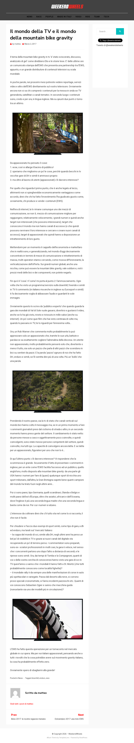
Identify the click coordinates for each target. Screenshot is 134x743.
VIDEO (79, 17)
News (20, 678)
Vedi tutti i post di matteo (21, 704)
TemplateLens (64, 738)
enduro (42, 678)
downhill (35, 678)
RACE (39, 17)
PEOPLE (49, 17)
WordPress (83, 738)
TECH (106, 17)
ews (47, 678)
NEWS (29, 17)
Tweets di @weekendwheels (109, 45)
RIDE (87, 17)
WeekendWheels (75, 734)
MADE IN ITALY (64, 17)
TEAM (97, 17)
